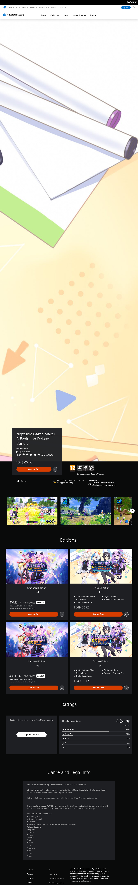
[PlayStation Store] (14, 15)
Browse (93, 15)
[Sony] (132, 4)
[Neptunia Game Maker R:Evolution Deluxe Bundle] (32, 511)
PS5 (17, 7)
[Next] (132, 511)
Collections (55, 15)
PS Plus (32, 7)
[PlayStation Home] (4, 7)
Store (10, 7)
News (53, 7)
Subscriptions (79, 15)
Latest (43, 15)
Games (24, 7)
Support (61, 7)
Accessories (43, 7)
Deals (66, 15)
